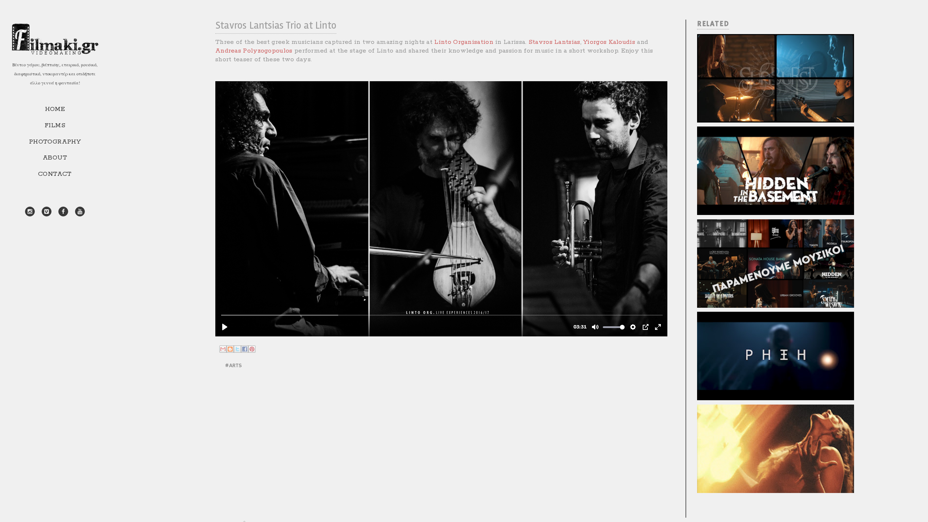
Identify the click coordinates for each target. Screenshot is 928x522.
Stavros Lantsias (554, 42)
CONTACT (55, 174)
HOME (55, 109)
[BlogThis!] (230, 349)
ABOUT (55, 158)
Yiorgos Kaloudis (609, 42)
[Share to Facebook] (244, 349)
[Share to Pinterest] (252, 349)
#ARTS (233, 365)
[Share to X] (237, 349)
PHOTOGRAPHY (55, 142)
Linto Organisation (463, 42)
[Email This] (223, 349)
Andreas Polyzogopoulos (254, 51)
